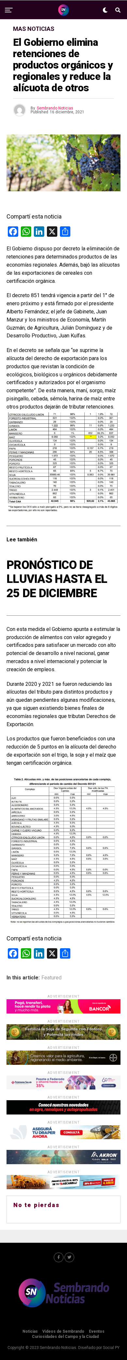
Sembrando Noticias (55, 108)
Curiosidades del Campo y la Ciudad (65, 1336)
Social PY (111, 1347)
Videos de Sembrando (63, 1331)
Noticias (30, 1331)
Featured (51, 977)
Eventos (97, 1331)
